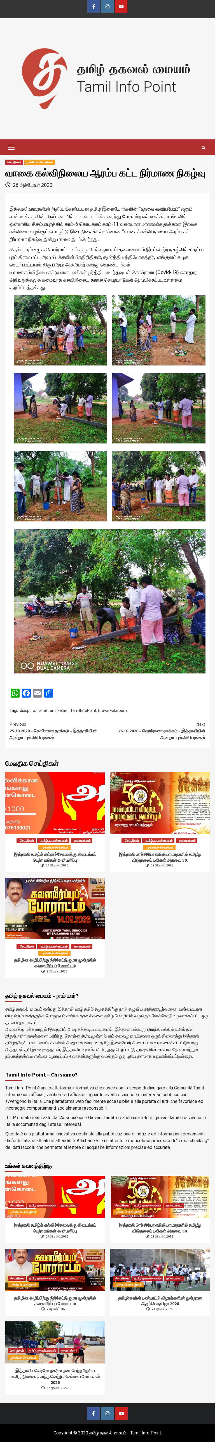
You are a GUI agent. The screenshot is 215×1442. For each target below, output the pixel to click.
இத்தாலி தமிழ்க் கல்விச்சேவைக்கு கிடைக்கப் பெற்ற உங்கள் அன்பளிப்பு (55, 857)
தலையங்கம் (82, 840)
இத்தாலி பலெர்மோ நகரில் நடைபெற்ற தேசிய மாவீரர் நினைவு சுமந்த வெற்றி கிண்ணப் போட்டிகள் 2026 (55, 1376)
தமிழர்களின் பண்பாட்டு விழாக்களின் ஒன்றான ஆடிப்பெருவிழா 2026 (160, 1301)
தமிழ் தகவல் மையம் (54, 840)
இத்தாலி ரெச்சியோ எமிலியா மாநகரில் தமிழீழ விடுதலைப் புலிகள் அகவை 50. (160, 857)
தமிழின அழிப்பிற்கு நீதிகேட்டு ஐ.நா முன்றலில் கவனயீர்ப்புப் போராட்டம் (55, 963)
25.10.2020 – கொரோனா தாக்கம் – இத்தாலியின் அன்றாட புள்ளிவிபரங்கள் (53, 730)
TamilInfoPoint (83, 710)
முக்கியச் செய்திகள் (39, 162)
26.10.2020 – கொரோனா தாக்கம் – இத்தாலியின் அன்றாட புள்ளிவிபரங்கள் (161, 730)
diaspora (27, 710)
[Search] (203, 147)
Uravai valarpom (112, 710)
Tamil (42, 710)
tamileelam (58, 710)
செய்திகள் (14, 162)
